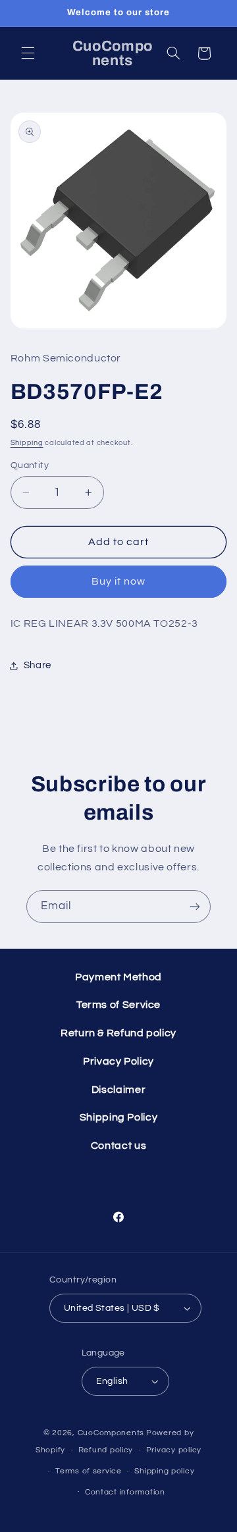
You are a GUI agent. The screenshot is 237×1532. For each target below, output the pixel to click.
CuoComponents (111, 1433)
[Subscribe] (195, 906)
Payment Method (118, 977)
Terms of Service (118, 1004)
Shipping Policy (118, 1117)
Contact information (125, 1492)
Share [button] (37, 665)
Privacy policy (173, 1450)
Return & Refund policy (118, 1033)
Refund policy (106, 1450)
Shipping (27, 442)
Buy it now (119, 581)
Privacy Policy (118, 1061)
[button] (28, 53)
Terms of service (88, 1471)
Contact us (118, 1145)
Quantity (30, 465)
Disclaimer (118, 1089)
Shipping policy (164, 1471)
